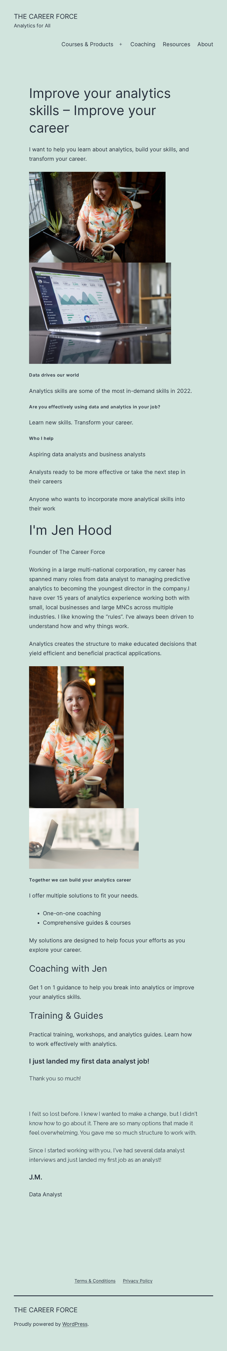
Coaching (142, 44)
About (205, 44)
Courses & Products (87, 44)
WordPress (74, 1324)
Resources (176, 44)
